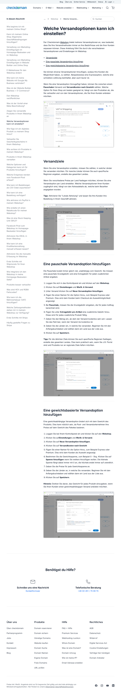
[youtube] (107, 685)
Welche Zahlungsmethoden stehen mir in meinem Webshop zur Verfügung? (19, 310)
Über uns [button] (12, 622)
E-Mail (49, 8)
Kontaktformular (33, 591)
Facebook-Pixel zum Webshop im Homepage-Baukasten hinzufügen (18, 228)
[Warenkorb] (112, 8)
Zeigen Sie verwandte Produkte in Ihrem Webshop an (19, 113)
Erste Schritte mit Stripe (17, 318)
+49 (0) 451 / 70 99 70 (88, 591)
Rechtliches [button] (96, 622)
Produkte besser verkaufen (19, 284)
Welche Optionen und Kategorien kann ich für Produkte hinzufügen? (17, 167)
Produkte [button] (39, 622)
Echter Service (79, 2)
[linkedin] (113, 685)
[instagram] (102, 685)
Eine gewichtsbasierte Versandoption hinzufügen (67, 65)
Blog (61, 2)
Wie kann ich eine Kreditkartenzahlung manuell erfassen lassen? (18, 246)
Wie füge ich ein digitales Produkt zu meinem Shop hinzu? (18, 131)
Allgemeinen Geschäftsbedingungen (59, 687)
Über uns (68, 2)
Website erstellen (64, 8)
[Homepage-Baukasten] (44, 19)
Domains (37, 8)
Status (100, 2)
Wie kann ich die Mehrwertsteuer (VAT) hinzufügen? (16, 300)
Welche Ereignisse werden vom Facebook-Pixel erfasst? (18, 177)
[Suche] (107, 8)
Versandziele (51, 57)
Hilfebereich (91, 2)
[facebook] (96, 685)
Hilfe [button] (64, 622)
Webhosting (82, 8)
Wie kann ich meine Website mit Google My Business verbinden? (17, 80)
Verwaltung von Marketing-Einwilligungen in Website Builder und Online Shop (19, 62)
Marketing (96, 8)
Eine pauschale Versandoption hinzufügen (64, 61)
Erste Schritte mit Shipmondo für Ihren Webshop (16, 264)
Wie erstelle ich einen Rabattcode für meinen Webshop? (17, 210)
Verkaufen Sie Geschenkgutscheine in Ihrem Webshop (17, 142)
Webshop (54, 19)
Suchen (98, 19)
